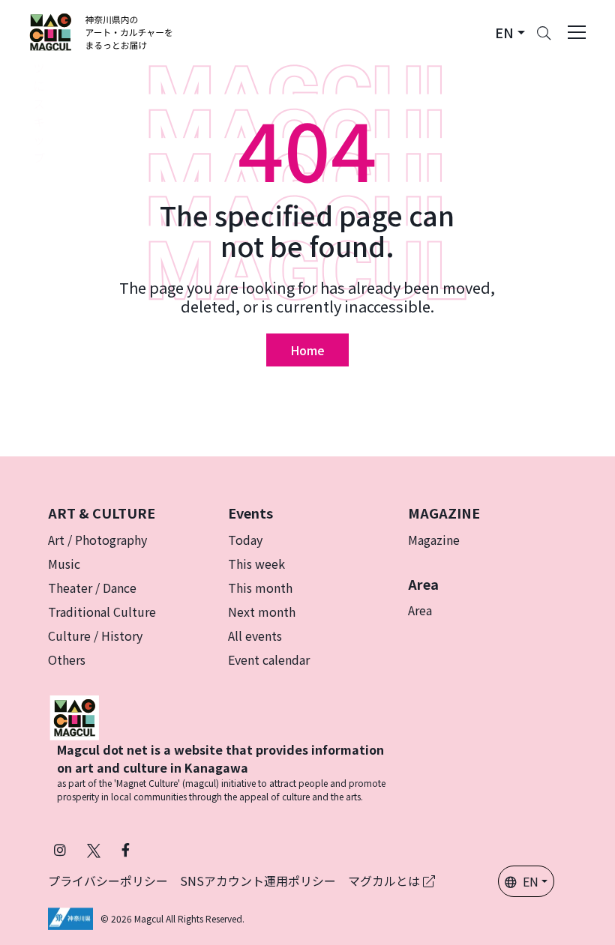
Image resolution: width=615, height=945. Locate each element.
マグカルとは (385, 881)
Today (245, 540)
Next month (262, 612)
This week (256, 564)
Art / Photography (97, 540)
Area (420, 610)
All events (255, 635)
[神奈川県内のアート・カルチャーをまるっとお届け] (101, 32)
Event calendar (269, 659)
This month (260, 588)
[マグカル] (74, 716)
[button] (510, 32)
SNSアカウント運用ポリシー (258, 881)
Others (67, 659)
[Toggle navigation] (576, 32)
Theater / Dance (92, 588)
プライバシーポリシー (108, 881)
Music (64, 564)
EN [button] (530, 881)
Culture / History (95, 635)
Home (307, 350)
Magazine (434, 540)
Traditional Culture (102, 612)
